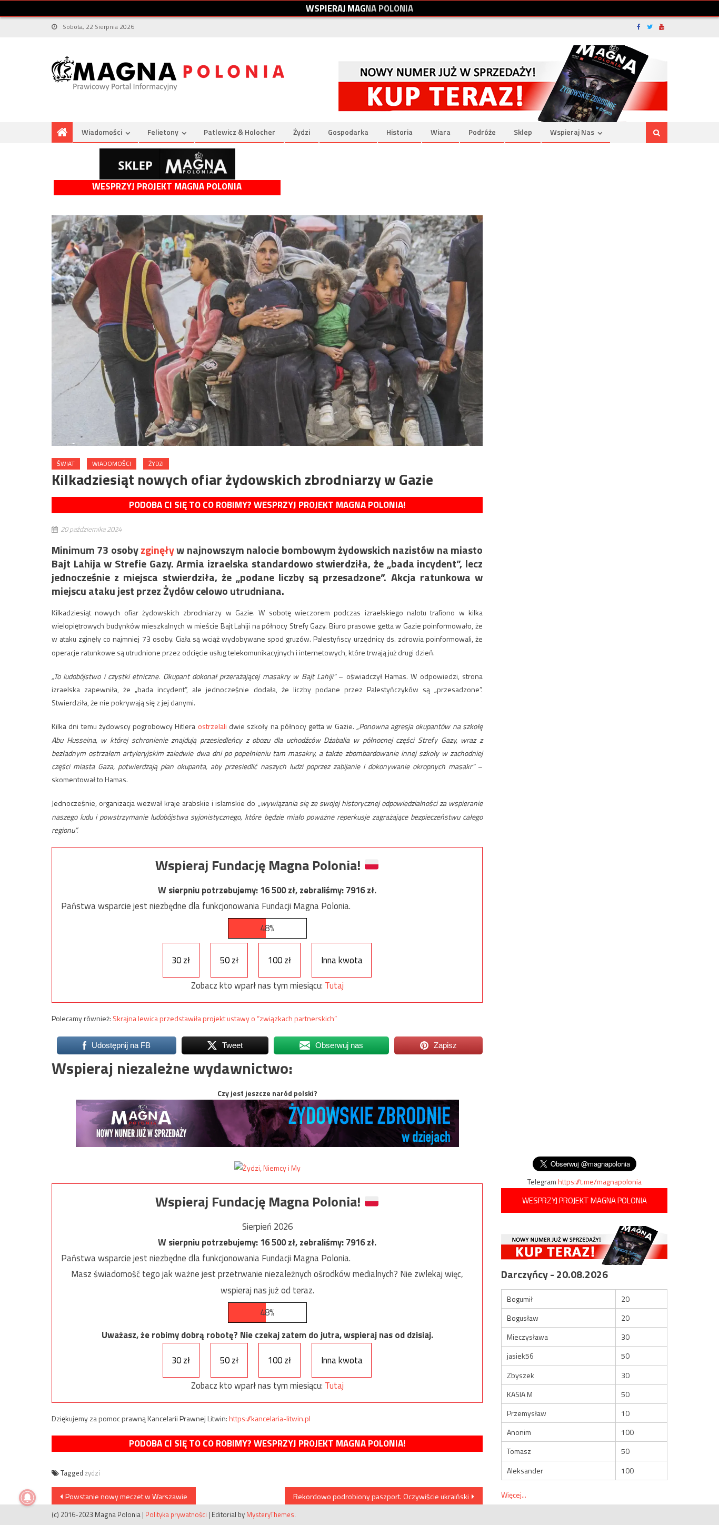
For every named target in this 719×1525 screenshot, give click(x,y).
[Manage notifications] (27, 1497)
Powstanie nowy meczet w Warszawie (126, 1496)
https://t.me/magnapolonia (600, 1181)
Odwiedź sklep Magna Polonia (167, 164)
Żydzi (301, 131)
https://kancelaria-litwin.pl (270, 1418)
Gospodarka (348, 131)
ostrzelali (212, 726)
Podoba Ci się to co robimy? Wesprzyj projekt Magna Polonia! (267, 505)
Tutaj (334, 985)
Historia (399, 131)
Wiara (441, 131)
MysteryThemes (270, 1514)
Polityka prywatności (176, 1514)
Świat (66, 464)
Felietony (162, 131)
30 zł (181, 960)
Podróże (482, 131)
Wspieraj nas (572, 131)
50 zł (229, 960)
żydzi (92, 1473)
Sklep (523, 131)
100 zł (279, 960)
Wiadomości (102, 131)
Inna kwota (342, 960)
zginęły (157, 550)
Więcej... (513, 1494)
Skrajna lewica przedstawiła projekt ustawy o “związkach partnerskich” (225, 1018)
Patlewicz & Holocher (239, 131)
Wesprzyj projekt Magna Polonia (167, 186)
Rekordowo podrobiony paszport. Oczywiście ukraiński (381, 1496)
